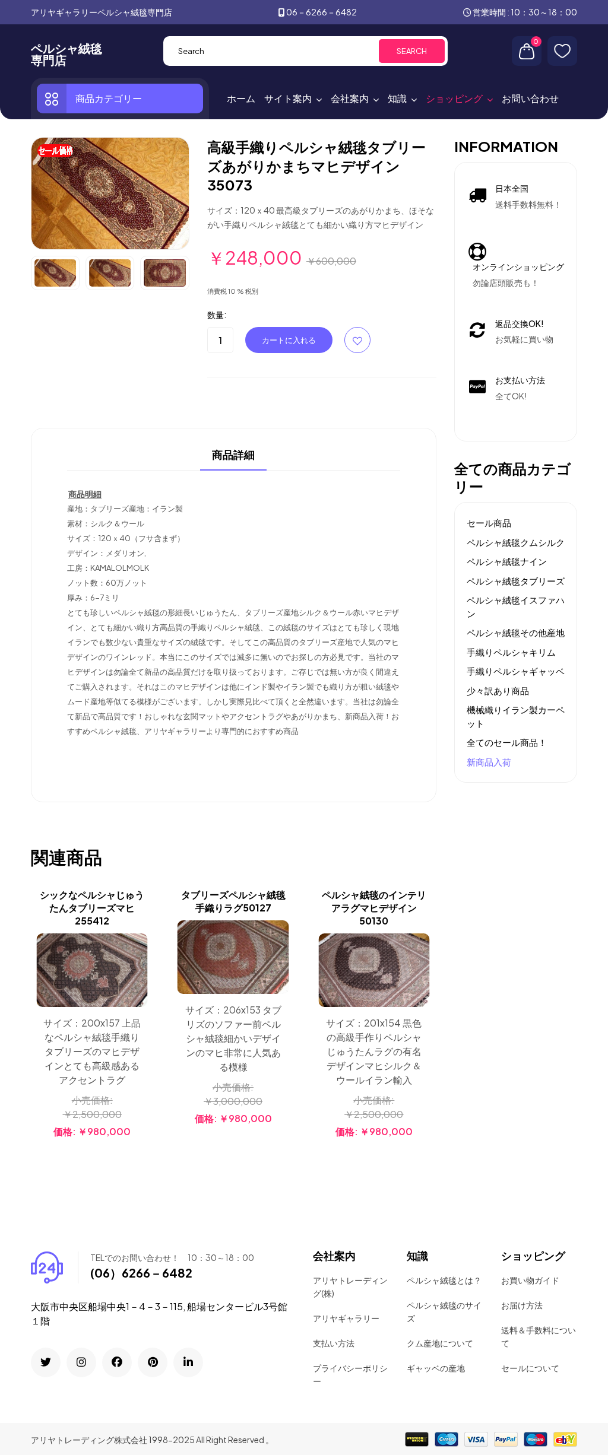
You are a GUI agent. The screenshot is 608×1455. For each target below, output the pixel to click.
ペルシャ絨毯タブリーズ (516, 580)
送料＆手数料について (538, 1336)
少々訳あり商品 (498, 690)
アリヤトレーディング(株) (350, 1286)
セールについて (530, 1367)
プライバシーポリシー (350, 1374)
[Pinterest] (152, 1362)
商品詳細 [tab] (233, 455)
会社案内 (350, 98)
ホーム (241, 98)
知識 (397, 98)
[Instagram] (81, 1362)
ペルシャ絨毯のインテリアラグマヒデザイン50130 (374, 907)
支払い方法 (333, 1343)
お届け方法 (522, 1305)
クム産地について (440, 1343)
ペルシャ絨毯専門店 (66, 54)
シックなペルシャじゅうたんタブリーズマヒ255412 (92, 907)
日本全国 (511, 188)
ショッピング (454, 98)
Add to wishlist (357, 340)
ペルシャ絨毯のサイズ (444, 1311)
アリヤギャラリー (346, 1318)
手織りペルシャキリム (511, 651)
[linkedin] (188, 1362)
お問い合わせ (530, 98)
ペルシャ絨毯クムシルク (516, 542)
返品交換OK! (519, 323)
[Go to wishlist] (562, 51)
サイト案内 (288, 98)
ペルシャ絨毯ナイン (507, 561)
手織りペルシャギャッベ (516, 670)
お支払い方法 (520, 379)
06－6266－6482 (321, 12)
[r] (46, 1362)
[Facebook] (117, 1362)
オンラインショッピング (518, 266)
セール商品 (489, 522)
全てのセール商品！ (507, 742)
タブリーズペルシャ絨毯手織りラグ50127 (233, 901)
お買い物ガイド (530, 1280)
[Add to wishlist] (137, 974)
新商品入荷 (489, 761)
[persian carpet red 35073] (110, 192)
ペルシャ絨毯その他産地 (516, 632)
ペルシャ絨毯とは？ (444, 1280)
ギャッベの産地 (436, 1367)
